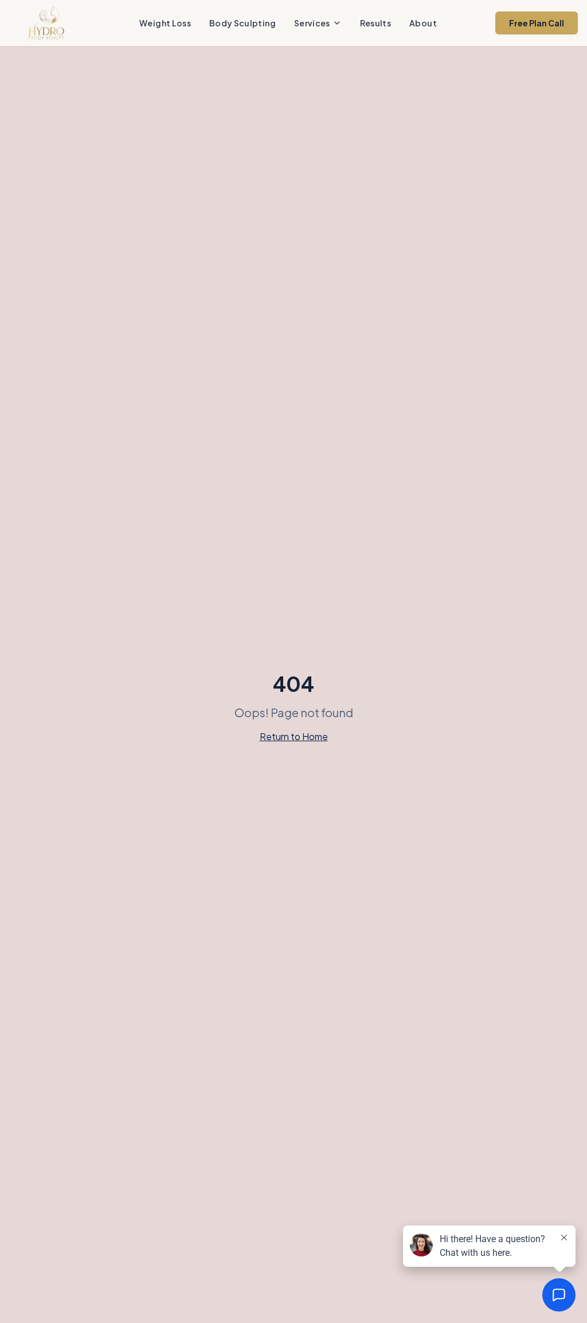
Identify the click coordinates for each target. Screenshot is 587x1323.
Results (375, 23)
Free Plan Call (536, 23)
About (423, 23)
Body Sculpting (242, 23)
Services (312, 23)
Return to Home (294, 736)
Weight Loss (165, 23)
